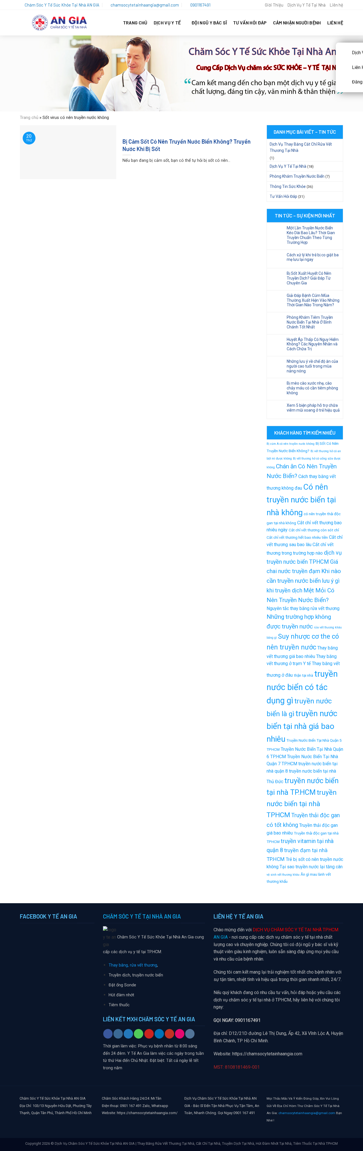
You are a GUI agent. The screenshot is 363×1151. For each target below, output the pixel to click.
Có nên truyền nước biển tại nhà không (301, 499)
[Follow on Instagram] (118, 1034)
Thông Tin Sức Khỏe (288, 186)
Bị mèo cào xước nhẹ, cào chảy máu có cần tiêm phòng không (312, 388)
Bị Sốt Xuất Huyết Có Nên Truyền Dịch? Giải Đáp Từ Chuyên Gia (309, 278)
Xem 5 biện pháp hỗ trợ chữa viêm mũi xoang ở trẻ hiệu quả (313, 407)
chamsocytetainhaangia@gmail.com (306, 1113)
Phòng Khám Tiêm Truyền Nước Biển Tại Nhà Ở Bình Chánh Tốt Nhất (310, 322)
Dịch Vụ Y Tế (167, 22)
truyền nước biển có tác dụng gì (302, 687)
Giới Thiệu (274, 4)
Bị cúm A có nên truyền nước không (291, 444)
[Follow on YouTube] (169, 1034)
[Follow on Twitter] (128, 1034)
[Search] (258, 4)
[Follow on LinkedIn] (159, 1034)
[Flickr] (179, 1034)
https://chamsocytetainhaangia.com (267, 1053)
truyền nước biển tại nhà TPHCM (302, 803)
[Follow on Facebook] (108, 1034)
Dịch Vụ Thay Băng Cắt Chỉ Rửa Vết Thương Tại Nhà (301, 147)
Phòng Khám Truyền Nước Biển (297, 176)
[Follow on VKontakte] (190, 1034)
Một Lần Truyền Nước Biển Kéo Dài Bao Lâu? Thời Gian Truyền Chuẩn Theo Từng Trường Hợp (311, 235)
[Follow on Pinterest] (149, 1034)
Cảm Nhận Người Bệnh (297, 22)
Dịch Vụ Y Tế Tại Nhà (306, 4)
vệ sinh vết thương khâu (283, 875)
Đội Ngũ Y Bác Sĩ (209, 22)
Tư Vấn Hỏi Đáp (250, 22)
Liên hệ (336, 4)
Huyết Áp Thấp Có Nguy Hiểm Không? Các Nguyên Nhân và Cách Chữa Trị (313, 344)
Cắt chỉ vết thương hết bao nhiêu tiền (297, 537)
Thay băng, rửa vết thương (133, 965)
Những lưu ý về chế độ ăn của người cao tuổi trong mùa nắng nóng (312, 366)
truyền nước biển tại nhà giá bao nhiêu (302, 726)
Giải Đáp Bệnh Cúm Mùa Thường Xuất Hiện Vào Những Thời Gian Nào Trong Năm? (313, 300)
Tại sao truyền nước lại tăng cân (311, 866)
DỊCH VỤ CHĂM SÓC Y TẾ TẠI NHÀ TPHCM (295, 929)
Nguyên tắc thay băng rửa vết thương (303, 608)
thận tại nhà (303, 675)
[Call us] (138, 1034)
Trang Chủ (135, 22)
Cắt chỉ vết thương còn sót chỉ (314, 530)
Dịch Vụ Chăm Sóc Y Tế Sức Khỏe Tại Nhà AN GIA (95, 1143)
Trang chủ (29, 117)
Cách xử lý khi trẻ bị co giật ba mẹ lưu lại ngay (313, 257)
